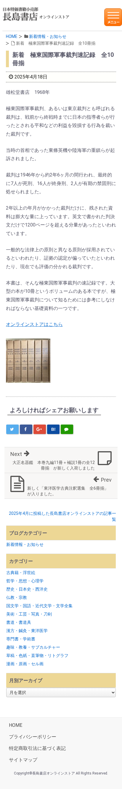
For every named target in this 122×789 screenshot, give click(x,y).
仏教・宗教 (16, 597)
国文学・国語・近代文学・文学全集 (39, 605)
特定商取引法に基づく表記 (37, 748)
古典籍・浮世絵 (20, 572)
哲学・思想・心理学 (25, 581)
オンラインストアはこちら (34, 324)
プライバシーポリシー (32, 737)
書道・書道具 (18, 622)
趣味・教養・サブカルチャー (33, 647)
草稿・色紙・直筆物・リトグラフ (37, 655)
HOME (11, 36)
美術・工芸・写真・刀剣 (29, 614)
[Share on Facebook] (26, 429)
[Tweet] (12, 429)
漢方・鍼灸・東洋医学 (27, 630)
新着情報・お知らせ (47, 36)
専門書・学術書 (20, 639)
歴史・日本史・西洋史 (27, 589)
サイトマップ (23, 760)
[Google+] (39, 429)
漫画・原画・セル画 (25, 663)
